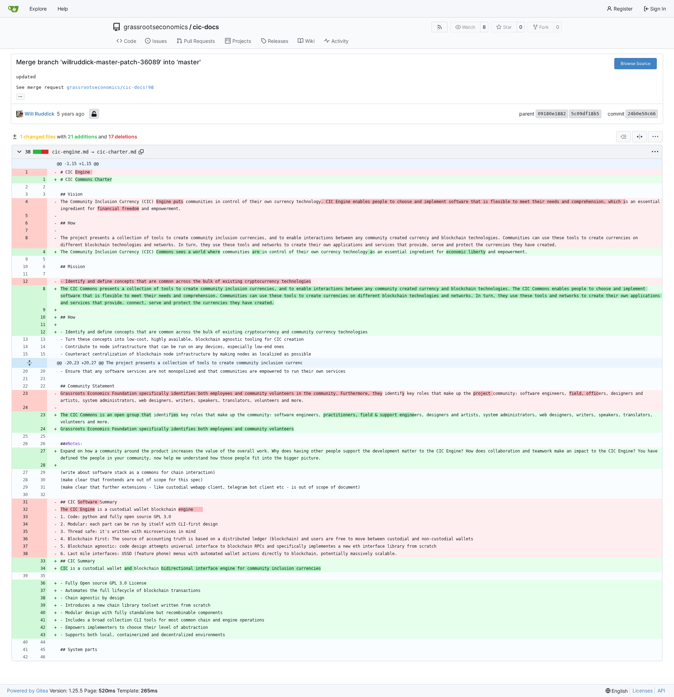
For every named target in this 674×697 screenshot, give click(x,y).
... (20, 95)
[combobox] (623, 136)
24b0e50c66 (642, 113)
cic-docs (206, 27)
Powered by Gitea (27, 690)
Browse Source (635, 63)
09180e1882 (552, 113)
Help (63, 9)
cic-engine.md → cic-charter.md (94, 152)
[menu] (655, 136)
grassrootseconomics (156, 27)
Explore (38, 9)
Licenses (643, 690)
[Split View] (639, 136)
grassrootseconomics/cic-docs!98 (110, 87)
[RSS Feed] (439, 27)
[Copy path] (141, 152)
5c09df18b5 (585, 113)
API (661, 690)
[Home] (13, 8)
